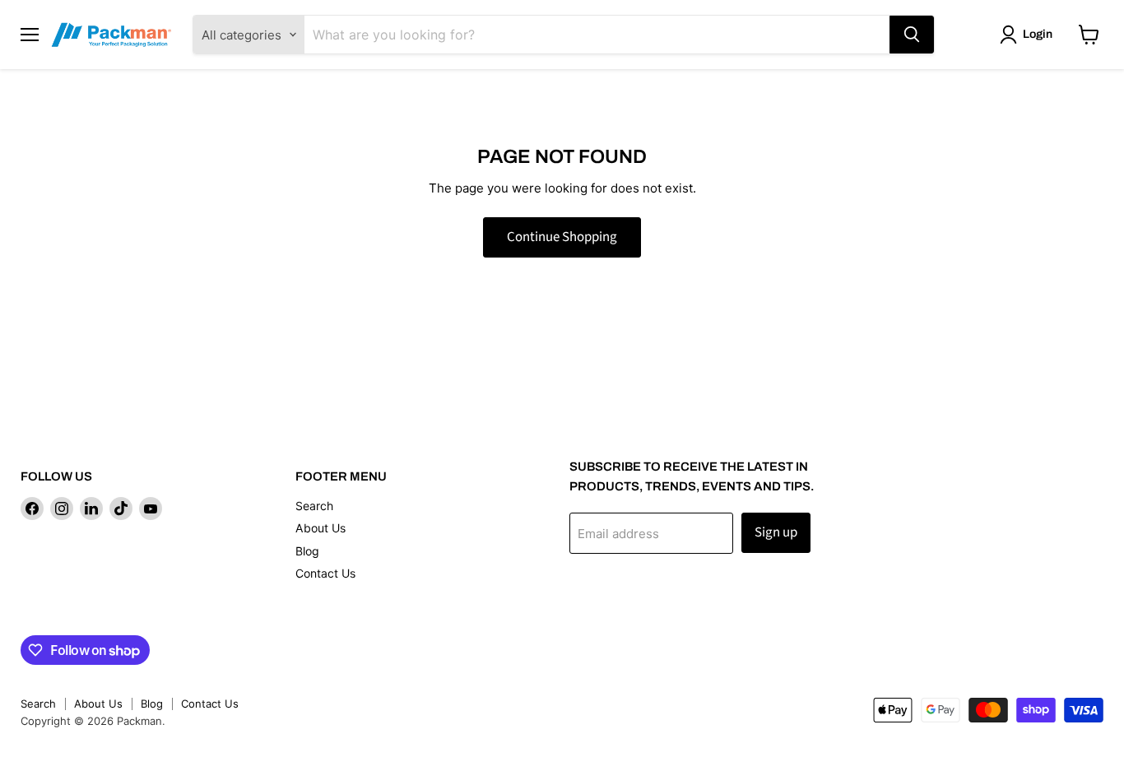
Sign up (776, 532)
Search (314, 506)
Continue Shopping (562, 237)
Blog (307, 551)
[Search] (911, 34)
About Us (320, 528)
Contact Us (325, 573)
